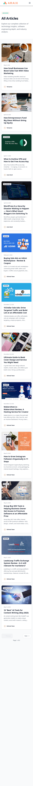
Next (26, 636)
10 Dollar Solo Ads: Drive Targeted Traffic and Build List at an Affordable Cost (15, 310)
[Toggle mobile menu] (30, 3)
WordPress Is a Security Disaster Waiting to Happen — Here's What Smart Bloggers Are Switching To (16, 210)
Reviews (6, 236)
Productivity (7, 588)
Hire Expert (7, 335)
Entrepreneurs (8, 96)
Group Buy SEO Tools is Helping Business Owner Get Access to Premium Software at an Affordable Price (15, 511)
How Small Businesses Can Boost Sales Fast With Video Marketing (16, 71)
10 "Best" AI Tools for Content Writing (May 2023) (16, 611)
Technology (7, 184)
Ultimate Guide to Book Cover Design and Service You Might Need (15, 360)
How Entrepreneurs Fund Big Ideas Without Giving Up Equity (15, 120)
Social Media (7, 434)
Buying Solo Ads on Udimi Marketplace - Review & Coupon (15, 260)
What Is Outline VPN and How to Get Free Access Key (16, 160)
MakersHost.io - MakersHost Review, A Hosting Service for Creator (16, 409)
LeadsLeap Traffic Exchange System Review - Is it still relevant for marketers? (16, 563)
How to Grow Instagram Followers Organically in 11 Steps (16, 459)
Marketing (7, 46)
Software (6, 137)
